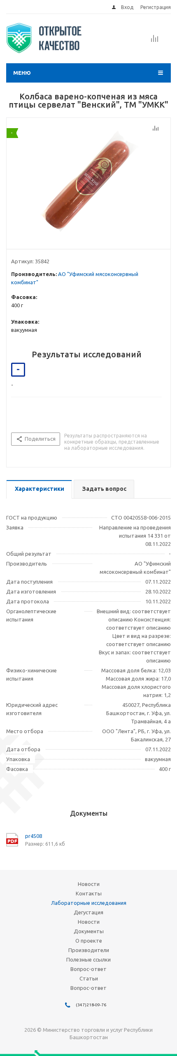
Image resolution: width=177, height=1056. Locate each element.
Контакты (89, 893)
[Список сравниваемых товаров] (154, 41)
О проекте (88, 940)
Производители (88, 950)
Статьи (88, 978)
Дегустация (88, 912)
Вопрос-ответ (88, 969)
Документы (89, 931)
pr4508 (33, 836)
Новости (89, 884)
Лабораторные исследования (88, 903)
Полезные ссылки (88, 959)
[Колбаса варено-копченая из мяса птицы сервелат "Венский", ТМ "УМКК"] (88, 181)
